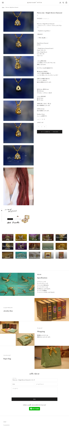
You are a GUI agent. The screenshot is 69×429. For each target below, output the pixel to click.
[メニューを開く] (3, 2)
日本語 (4, 421)
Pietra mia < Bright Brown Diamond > (12, 7)
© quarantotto (6, 425)
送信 (34, 399)
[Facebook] (40, 119)
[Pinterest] (44, 119)
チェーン (39, 116)
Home (3, 7)
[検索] (63, 2)
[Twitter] (42, 119)
